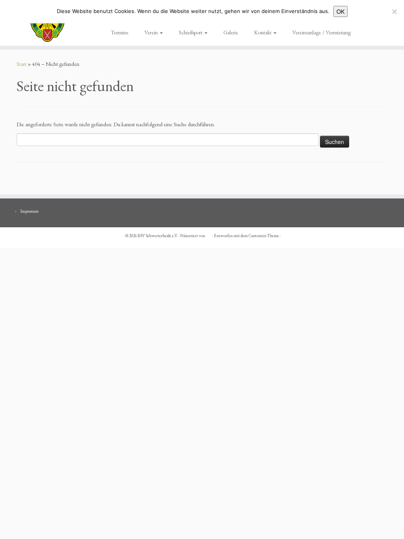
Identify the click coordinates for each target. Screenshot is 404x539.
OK (340, 11)
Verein (151, 32)
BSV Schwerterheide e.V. (158, 235)
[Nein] (394, 11)
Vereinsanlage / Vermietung (321, 32)
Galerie (230, 32)
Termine (120, 32)
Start (21, 63)
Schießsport (191, 32)
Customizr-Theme (264, 235)
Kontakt (263, 32)
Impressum (30, 211)
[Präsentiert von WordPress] (208, 234)
